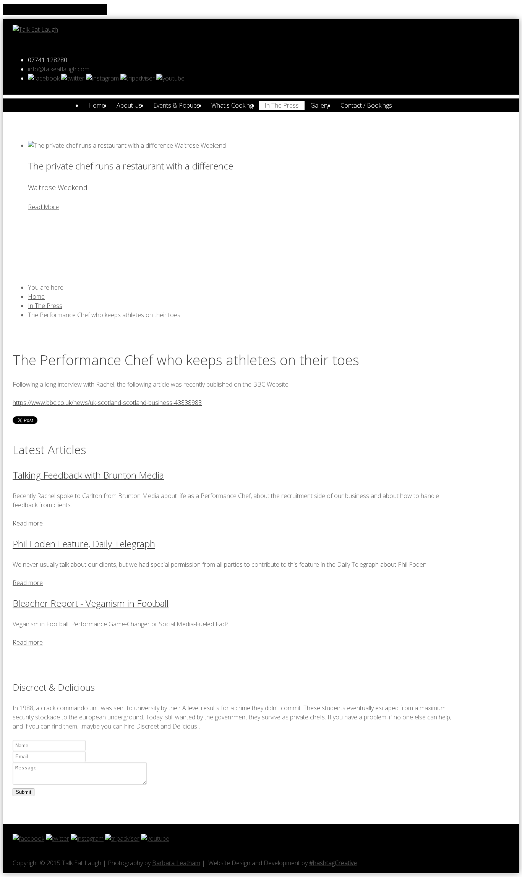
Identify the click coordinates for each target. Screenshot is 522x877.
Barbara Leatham (176, 863)
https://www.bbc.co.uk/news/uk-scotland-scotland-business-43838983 (107, 402)
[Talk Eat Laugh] (35, 29)
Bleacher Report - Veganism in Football (91, 603)
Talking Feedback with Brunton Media (88, 475)
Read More (43, 207)
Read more (28, 523)
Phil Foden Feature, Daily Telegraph (84, 543)
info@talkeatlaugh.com (58, 69)
